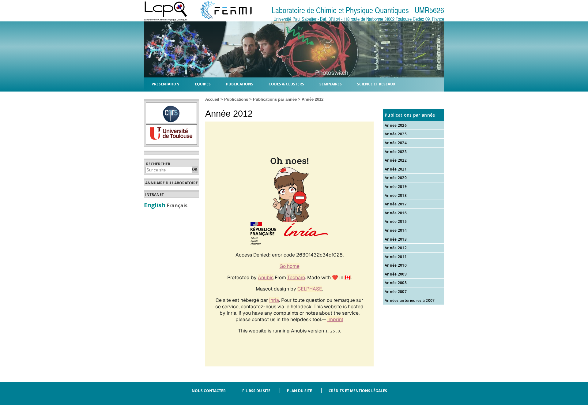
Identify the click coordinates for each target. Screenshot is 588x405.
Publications (236, 99)
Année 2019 (396, 186)
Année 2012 (396, 247)
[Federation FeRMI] (221, 19)
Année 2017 (396, 204)
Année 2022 (396, 160)
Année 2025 (396, 134)
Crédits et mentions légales (358, 390)
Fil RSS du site (256, 390)
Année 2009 (396, 274)
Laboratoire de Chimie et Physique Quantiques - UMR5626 (358, 11)
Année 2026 (396, 125)
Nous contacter (209, 390)
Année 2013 (396, 239)
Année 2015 (396, 221)
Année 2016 (396, 213)
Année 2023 (396, 151)
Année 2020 (396, 177)
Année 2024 (396, 142)
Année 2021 (396, 169)
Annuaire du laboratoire (171, 183)
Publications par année (275, 99)
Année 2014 (396, 230)
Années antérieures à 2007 (410, 300)
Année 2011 (396, 256)
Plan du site (299, 390)
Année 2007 (396, 291)
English (154, 205)
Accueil (212, 99)
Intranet (154, 195)
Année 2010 (396, 265)
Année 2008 (396, 282)
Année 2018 (396, 195)
